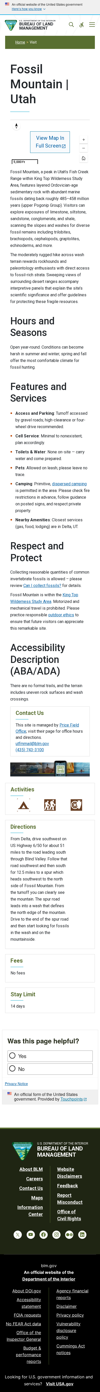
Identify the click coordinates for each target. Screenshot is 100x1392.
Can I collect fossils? (42, 585)
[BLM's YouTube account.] (31, 1235)
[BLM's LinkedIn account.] (82, 1235)
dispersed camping (69, 483)
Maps (37, 1197)
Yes (22, 1056)
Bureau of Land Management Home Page (38, 25)
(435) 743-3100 (30, 749)
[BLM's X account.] (18, 1235)
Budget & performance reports (28, 1354)
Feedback (67, 1185)
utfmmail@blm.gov (32, 743)
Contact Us (31, 1188)
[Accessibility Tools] (81, 25)
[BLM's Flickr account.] (69, 1235)
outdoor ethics (61, 614)
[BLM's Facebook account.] (43, 1235)
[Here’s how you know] (50, 7)
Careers (34, 1178)
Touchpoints (72, 1099)
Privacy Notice (16, 1083)
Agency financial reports (72, 1294)
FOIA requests (27, 1315)
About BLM (31, 1169)
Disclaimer (66, 1306)
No (21, 1069)
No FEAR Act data (23, 1323)
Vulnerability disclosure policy (68, 1330)
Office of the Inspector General (24, 1336)
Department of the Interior (48, 1279)
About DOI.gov (26, 1290)
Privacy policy (70, 1315)
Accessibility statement (29, 1303)
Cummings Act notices (70, 1349)
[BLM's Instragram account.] (56, 1235)
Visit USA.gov (59, 1383)
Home (20, 42)
